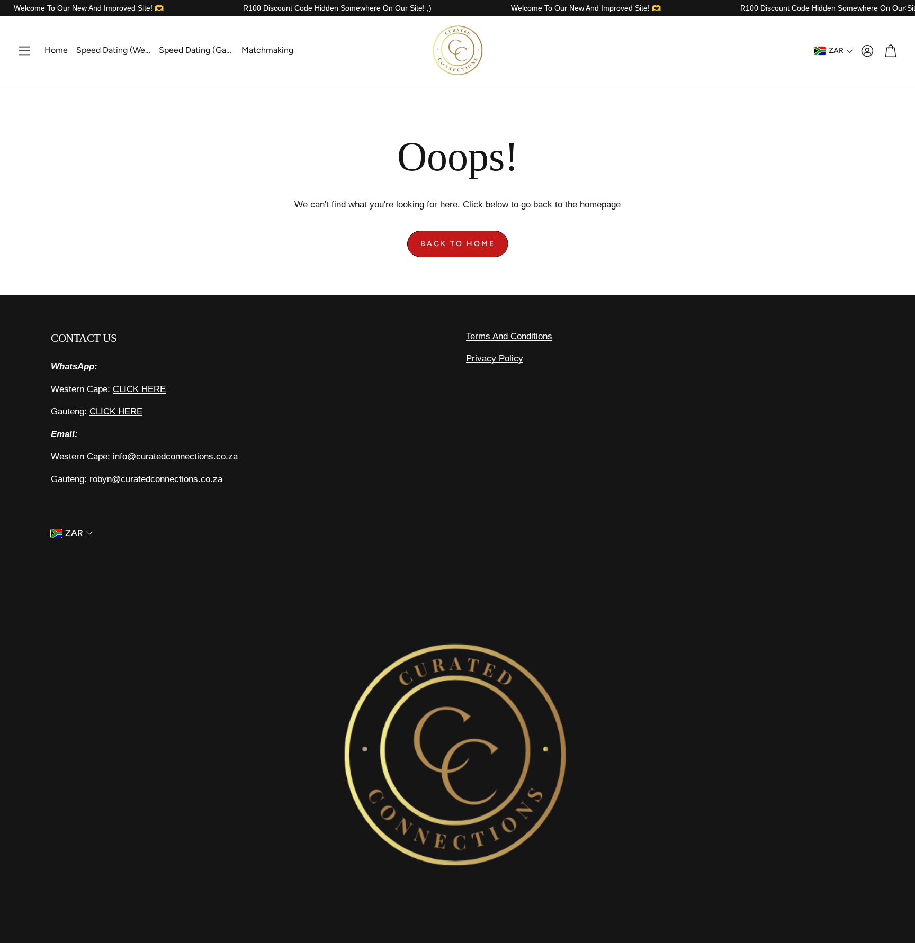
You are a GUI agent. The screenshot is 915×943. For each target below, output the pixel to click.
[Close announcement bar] (904, 8)
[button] (24, 51)
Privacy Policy (494, 358)
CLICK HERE (139, 389)
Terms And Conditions (509, 336)
